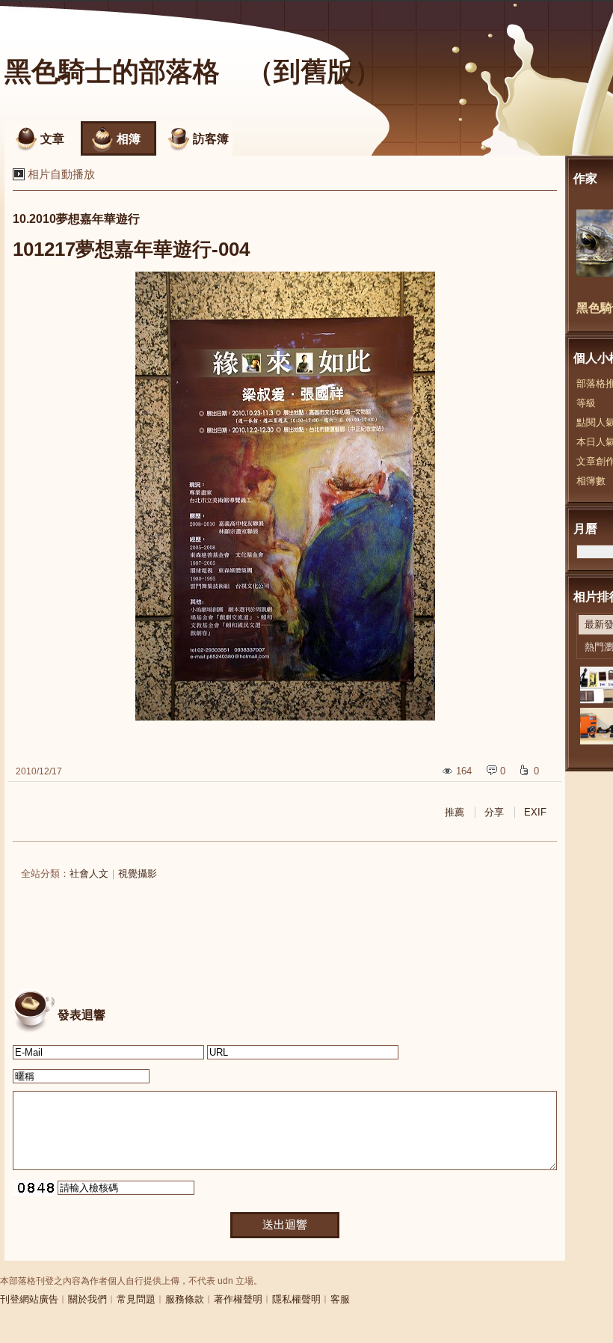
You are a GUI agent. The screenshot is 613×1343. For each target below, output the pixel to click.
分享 (494, 812)
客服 (340, 1299)
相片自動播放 (61, 174)
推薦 (454, 812)
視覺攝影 (137, 873)
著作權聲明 (238, 1299)
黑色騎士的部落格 (112, 71)
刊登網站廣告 (29, 1299)
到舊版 (314, 71)
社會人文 (89, 873)
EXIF (535, 812)
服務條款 (184, 1299)
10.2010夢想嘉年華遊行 (76, 218)
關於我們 (87, 1299)
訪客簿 (211, 138)
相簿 (129, 138)
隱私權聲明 (296, 1299)
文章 (52, 138)
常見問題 (136, 1299)
